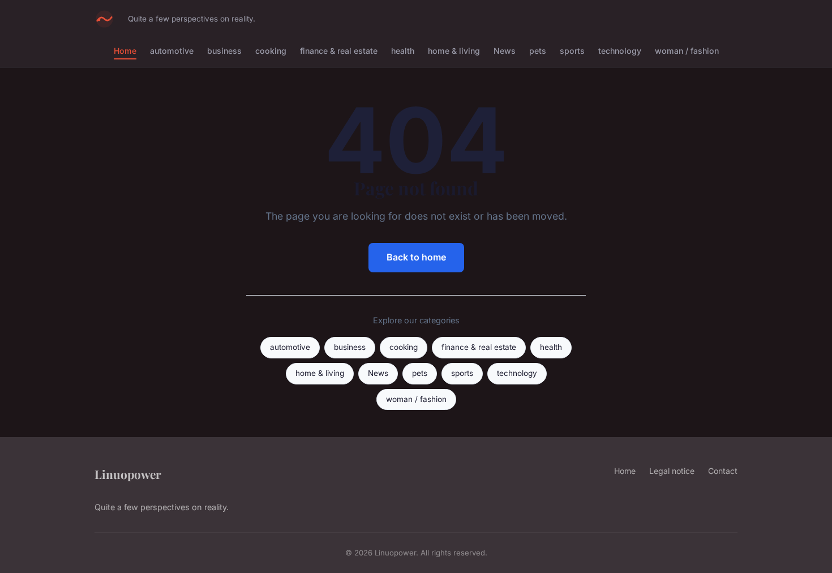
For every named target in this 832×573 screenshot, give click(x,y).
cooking (270, 50)
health (402, 50)
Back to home (416, 257)
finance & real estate (339, 50)
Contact (722, 471)
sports (572, 50)
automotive (172, 50)
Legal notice (671, 471)
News (505, 50)
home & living (454, 50)
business (224, 50)
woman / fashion (687, 50)
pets (537, 50)
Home (125, 50)
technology (619, 50)
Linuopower (128, 474)
